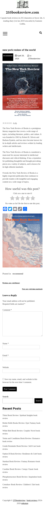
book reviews (32, 500)
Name (5, 343)
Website (5, 367)
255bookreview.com (22, 12)
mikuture (24, 503)
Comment (7, 310)
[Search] (40, 32)
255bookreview (34, 59)
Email (5, 355)
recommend (7, 56)
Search (5, 397)
